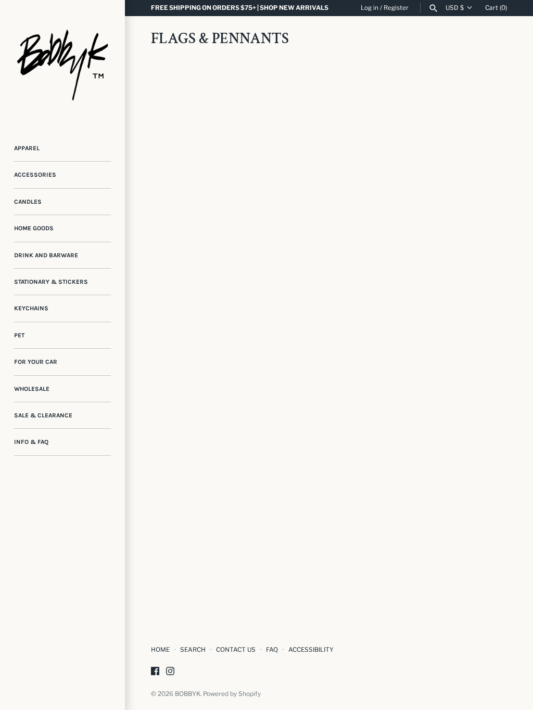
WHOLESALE (31, 388)
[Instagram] (170, 672)
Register (396, 7)
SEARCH (193, 649)
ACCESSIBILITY (311, 649)
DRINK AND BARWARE (46, 255)
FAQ (272, 649)
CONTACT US (236, 649)
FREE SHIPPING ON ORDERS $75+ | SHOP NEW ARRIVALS (239, 7)
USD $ (455, 7)
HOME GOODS (34, 228)
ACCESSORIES (35, 174)
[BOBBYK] (62, 62)
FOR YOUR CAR (35, 361)
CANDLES (28, 201)
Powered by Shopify (232, 694)
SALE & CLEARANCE (43, 415)
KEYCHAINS (31, 308)
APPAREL (27, 148)
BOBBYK (187, 694)
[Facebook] (155, 672)
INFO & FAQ (31, 441)
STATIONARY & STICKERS (51, 281)
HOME (160, 649)
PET (19, 335)
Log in (369, 7)
